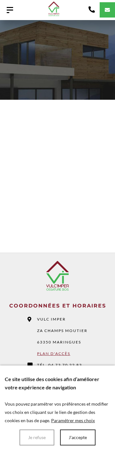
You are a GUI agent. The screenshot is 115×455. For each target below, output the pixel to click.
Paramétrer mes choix (73, 420)
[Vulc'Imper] (10, 10)
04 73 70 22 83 (65, 365)
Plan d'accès (53, 353)
